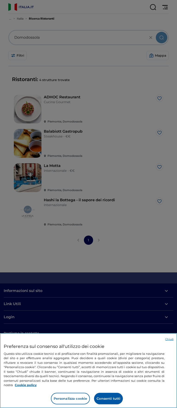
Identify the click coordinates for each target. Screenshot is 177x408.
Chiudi (169, 339)
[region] (88, 370)
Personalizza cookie (70, 398)
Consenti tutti (108, 398)
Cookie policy (26, 385)
